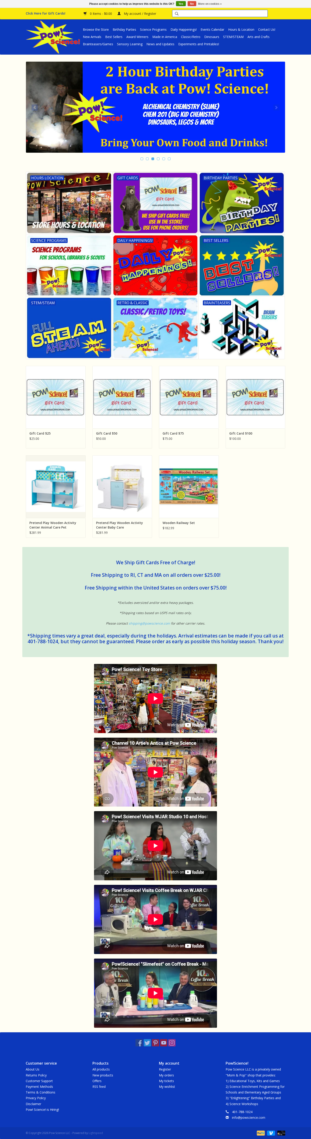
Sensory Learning (130, 44)
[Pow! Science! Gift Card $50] (122, 397)
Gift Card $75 (173, 433)
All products (101, 1069)
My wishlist (167, 1086)
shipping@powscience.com (149, 623)
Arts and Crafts (258, 37)
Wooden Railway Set (179, 523)
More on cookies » (210, 3)
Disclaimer (33, 1104)
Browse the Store (96, 29)
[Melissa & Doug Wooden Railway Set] (189, 486)
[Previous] (35, 107)
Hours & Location (241, 29)
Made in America (164, 37)
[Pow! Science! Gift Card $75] (189, 397)
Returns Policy (36, 1075)
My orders (166, 1075)
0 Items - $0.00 (101, 13)
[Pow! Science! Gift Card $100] (256, 397)
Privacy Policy (36, 1098)
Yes (180, 3)
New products (102, 1075)
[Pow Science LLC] (54, 36)
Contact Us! (266, 29)
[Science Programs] (155, 107)
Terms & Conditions (40, 1092)
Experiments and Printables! (198, 44)
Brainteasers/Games (98, 44)
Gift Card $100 (240, 433)
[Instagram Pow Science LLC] (172, 1042)
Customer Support (39, 1081)
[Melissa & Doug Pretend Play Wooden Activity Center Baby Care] (122, 486)
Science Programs (153, 29)
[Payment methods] (260, 1133)
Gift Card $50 (106, 433)
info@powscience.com (248, 1117)
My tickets (166, 1081)
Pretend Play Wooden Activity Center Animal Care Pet (52, 525)
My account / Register (139, 13)
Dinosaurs (211, 37)
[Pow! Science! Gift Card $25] (56, 397)
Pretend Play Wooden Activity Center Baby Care (119, 525)
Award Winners (137, 37)
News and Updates (160, 44)
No (192, 3)
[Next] (276, 107)
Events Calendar (212, 29)
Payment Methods (39, 1086)
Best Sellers (113, 37)
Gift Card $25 (40, 433)
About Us (32, 1069)
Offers (97, 1081)
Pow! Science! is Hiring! (42, 1109)
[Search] (176, 14)
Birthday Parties (124, 29)
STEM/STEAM (233, 37)
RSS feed (99, 1086)
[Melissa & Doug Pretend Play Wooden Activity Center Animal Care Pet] (56, 486)
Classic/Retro (190, 37)
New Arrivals (92, 37)
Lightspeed (96, 1133)
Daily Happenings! (184, 29)
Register (165, 1069)
